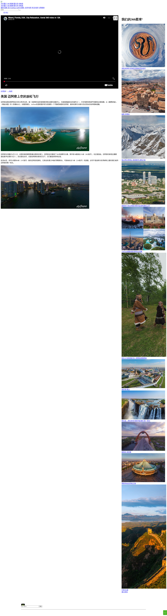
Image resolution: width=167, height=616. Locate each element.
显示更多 (125, 592)
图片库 (16, 3)
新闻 (5, 7)
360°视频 (10, 3)
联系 (29, 7)
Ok (40, 606)
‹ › (8, 91)
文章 (26, 7)
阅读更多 (59, 197)
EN (4, 12)
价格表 (21, 3)
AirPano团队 (20, 7)
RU (7, 12)
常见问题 (35, 7)
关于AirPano (12, 7)
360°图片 (4, 3)
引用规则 (41, 7)
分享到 (3, 91)
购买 (10, 91)
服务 (2, 7)
